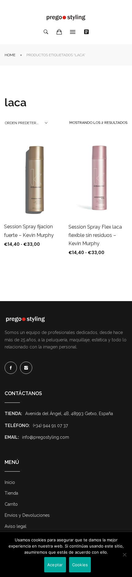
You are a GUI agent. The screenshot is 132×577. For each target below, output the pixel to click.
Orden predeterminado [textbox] (26, 123)
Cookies (80, 564)
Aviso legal (15, 526)
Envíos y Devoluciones (27, 515)
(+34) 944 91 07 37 (50, 425)
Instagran (26, 368)
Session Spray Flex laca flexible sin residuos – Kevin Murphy (95, 235)
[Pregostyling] (66, 17)
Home (10, 55)
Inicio (10, 482)
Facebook (11, 368)
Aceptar (55, 564)
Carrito (11, 504)
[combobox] (26, 123)
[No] (124, 554)
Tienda (11, 493)
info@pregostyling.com (45, 437)
